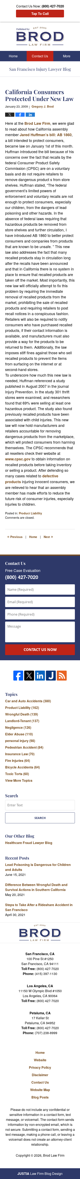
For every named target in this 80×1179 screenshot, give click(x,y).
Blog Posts (40, 1097)
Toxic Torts (17, 773)
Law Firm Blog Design (40, 1173)
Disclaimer (40, 1074)
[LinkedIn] (40, 676)
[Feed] (62, 676)
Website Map (40, 1089)
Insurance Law (19, 754)
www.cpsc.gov (18, 459)
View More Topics (18, 780)
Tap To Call (40, 13)
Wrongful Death (21, 714)
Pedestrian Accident (24, 747)
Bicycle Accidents (22, 767)
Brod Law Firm (37, 123)
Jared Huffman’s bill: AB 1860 (46, 134)
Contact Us (40, 56)
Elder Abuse (19, 734)
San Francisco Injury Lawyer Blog (40, 36)
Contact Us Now (40, 649)
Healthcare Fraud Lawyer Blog (28, 842)
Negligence (18, 727)
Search (40, 818)
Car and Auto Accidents (28, 701)
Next (48, 536)
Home (13, 56)
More (66, 56)
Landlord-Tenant (22, 720)
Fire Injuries (17, 760)
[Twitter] (29, 676)
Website (40, 1060)
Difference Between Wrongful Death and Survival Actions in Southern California (36, 887)
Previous (15, 536)
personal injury (20, 740)
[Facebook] (18, 676)
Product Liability (30, 513)
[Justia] (51, 676)
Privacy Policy (40, 1067)
